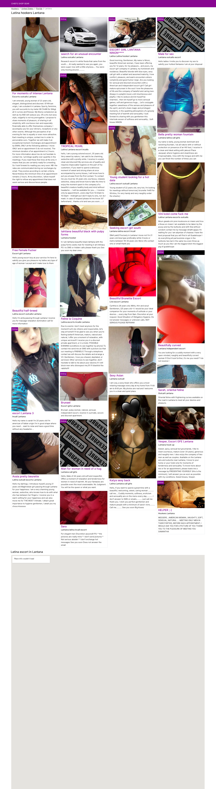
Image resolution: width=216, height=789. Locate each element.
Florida (39, 8)
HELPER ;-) (165, 510)
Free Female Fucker (24, 250)
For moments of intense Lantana (32, 93)
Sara (64, 526)
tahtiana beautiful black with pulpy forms (82, 233)
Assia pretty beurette (25, 476)
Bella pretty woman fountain (175, 134)
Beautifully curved (169, 345)
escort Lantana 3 (23, 413)
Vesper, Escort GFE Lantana (175, 441)
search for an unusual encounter (81, 53)
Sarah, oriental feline (171, 390)
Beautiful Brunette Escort (125, 298)
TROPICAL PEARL (72, 146)
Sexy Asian (116, 375)
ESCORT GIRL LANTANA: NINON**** (125, 51)
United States (27, 8)
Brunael (65, 402)
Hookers (15, 8)
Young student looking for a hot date (129, 179)
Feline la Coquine (71, 318)
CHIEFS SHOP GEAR (20, 3)
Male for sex (166, 53)
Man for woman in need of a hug (81, 468)
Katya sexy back (120, 480)
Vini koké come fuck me (173, 213)
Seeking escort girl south (125, 227)
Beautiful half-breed (24, 310)
